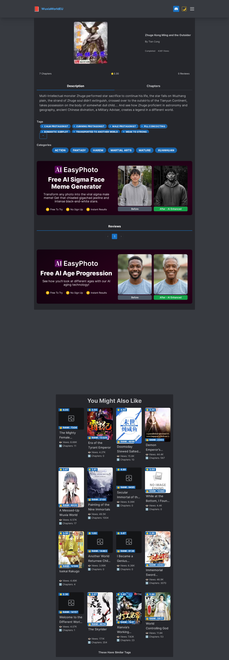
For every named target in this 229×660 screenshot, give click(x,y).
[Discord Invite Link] (176, 9)
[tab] (75, 86)
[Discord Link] (176, 9)
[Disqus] (114, 352)
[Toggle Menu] (192, 9)
